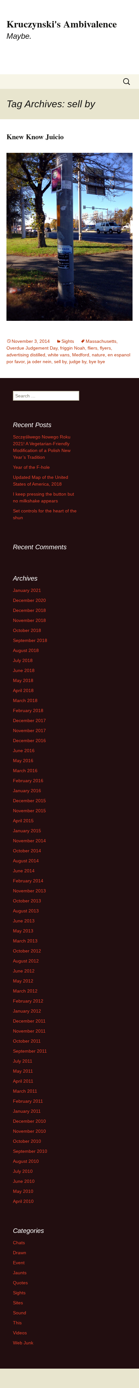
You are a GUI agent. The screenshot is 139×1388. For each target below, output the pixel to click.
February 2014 (28, 880)
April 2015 (23, 820)
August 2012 (26, 960)
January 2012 (27, 1011)
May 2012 (23, 980)
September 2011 (30, 1051)
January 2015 (27, 830)
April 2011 (23, 1081)
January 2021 (27, 590)
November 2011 (29, 1031)
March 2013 (25, 940)
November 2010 (29, 1131)
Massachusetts (101, 341)
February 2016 (28, 780)
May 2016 (23, 760)
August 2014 (26, 860)
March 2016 (25, 770)
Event (19, 1262)
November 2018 (29, 620)
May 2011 (23, 1071)
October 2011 (27, 1041)
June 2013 (24, 920)
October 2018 (27, 630)
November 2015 (29, 810)
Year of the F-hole (31, 467)
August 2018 (26, 650)
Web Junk (23, 1342)
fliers (92, 348)
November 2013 (29, 890)
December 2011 (29, 1021)
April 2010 (23, 1201)
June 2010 (24, 1181)
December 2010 (29, 1121)
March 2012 (25, 991)
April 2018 (23, 690)
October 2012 (27, 950)
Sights (67, 341)
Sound (19, 1312)
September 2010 (30, 1151)
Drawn (19, 1252)
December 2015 (29, 800)
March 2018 (25, 700)
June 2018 (24, 670)
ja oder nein (39, 361)
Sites (18, 1302)
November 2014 (29, 840)
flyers (105, 348)
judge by (77, 361)
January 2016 (27, 790)
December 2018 (29, 610)
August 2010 (26, 1161)
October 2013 (27, 900)
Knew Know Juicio (35, 136)
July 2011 (22, 1061)
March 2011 (25, 1091)
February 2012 (28, 1001)
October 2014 (27, 850)
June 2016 (24, 750)
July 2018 (23, 660)
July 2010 (23, 1171)
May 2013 (23, 930)
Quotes (20, 1282)
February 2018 (28, 710)
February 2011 (28, 1101)
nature (98, 354)
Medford (80, 354)
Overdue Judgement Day (32, 348)
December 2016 (29, 740)
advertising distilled (25, 354)
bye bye (97, 361)
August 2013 (26, 910)
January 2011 (27, 1111)
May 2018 (23, 680)
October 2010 (27, 1141)
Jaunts (20, 1272)
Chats (19, 1242)
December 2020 (29, 600)
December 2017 (29, 720)
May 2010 (23, 1191)
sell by (60, 361)
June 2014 (24, 870)
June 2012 (24, 970)
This (17, 1322)
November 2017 (29, 730)
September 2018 (30, 640)
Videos (20, 1332)
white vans (59, 354)
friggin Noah (72, 348)
